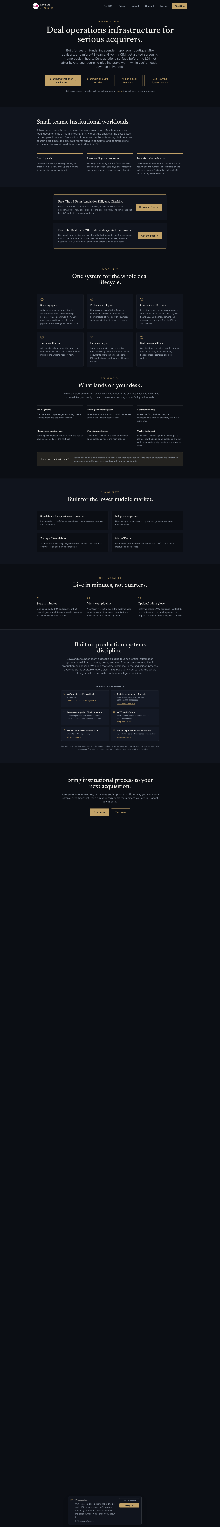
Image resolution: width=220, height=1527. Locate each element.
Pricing (122, 6)
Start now (99, 812)
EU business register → (126, 703)
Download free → (148, 207)
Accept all (129, 1505)
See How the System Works (160, 80)
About (135, 6)
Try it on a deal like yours (128, 80)
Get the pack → (149, 235)
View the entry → (74, 737)
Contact (149, 6)
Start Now (180, 6)
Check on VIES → (74, 701)
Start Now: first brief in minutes (61, 80)
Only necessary (129, 1500)
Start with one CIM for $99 (97, 80)
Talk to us (120, 812)
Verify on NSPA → (124, 722)
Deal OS (108, 6)
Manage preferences (85, 1521)
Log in (163, 6)
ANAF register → (89, 701)
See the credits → (124, 737)
